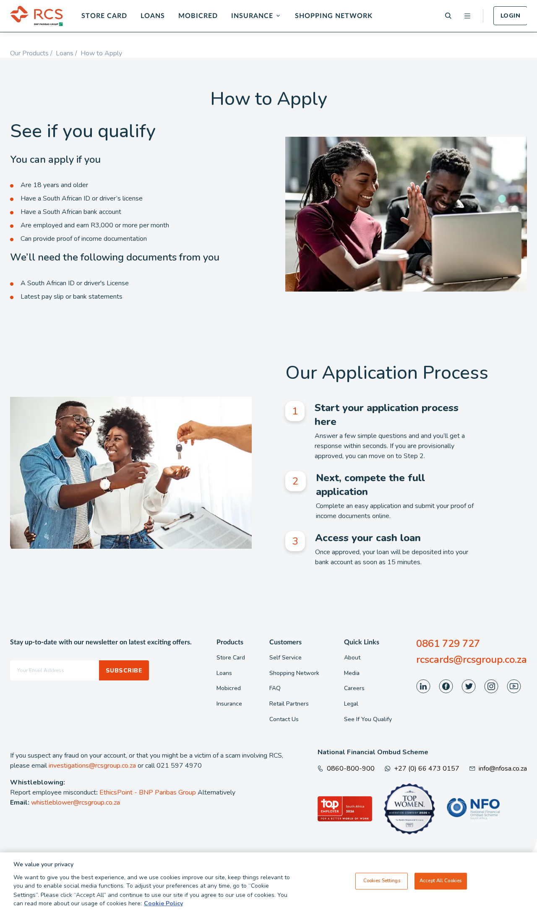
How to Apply (101, 53)
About (352, 658)
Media (352, 673)
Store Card (104, 16)
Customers (285, 642)
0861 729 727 (448, 643)
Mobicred (198, 16)
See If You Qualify (368, 719)
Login (510, 16)
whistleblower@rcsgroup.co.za (75, 802)
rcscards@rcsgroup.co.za (471, 659)
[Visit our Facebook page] (446, 686)
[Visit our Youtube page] (514, 686)
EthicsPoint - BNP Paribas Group (147, 792)
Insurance (252, 16)
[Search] (448, 15)
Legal (351, 704)
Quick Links (361, 642)
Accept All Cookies (440, 881)
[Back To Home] (36, 16)
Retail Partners (289, 704)
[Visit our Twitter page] (468, 686)
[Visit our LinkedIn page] (423, 686)
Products (229, 642)
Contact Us (284, 719)
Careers (354, 688)
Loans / (68, 53)
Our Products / (33, 53)
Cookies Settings (381, 881)
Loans (153, 16)
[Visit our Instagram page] (491, 686)
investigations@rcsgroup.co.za (92, 765)
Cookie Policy (163, 903)
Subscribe (124, 671)
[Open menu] (467, 16)
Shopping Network (334, 16)
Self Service (285, 658)
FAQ (275, 688)
